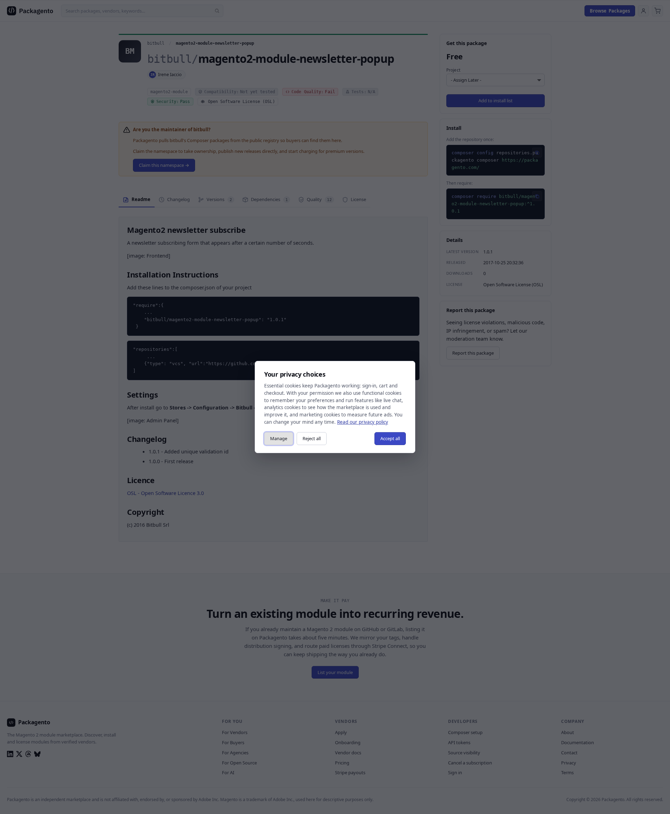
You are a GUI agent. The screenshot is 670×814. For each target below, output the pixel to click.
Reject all (312, 438)
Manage (278, 438)
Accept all (390, 438)
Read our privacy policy (362, 422)
